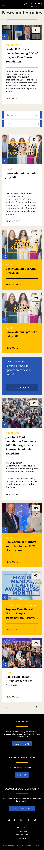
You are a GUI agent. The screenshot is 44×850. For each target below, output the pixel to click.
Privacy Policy (22, 827)
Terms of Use (22, 831)
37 (29, 707)
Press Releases (22, 835)
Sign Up (22, 775)
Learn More (22, 744)
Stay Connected (22, 808)
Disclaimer (22, 839)
